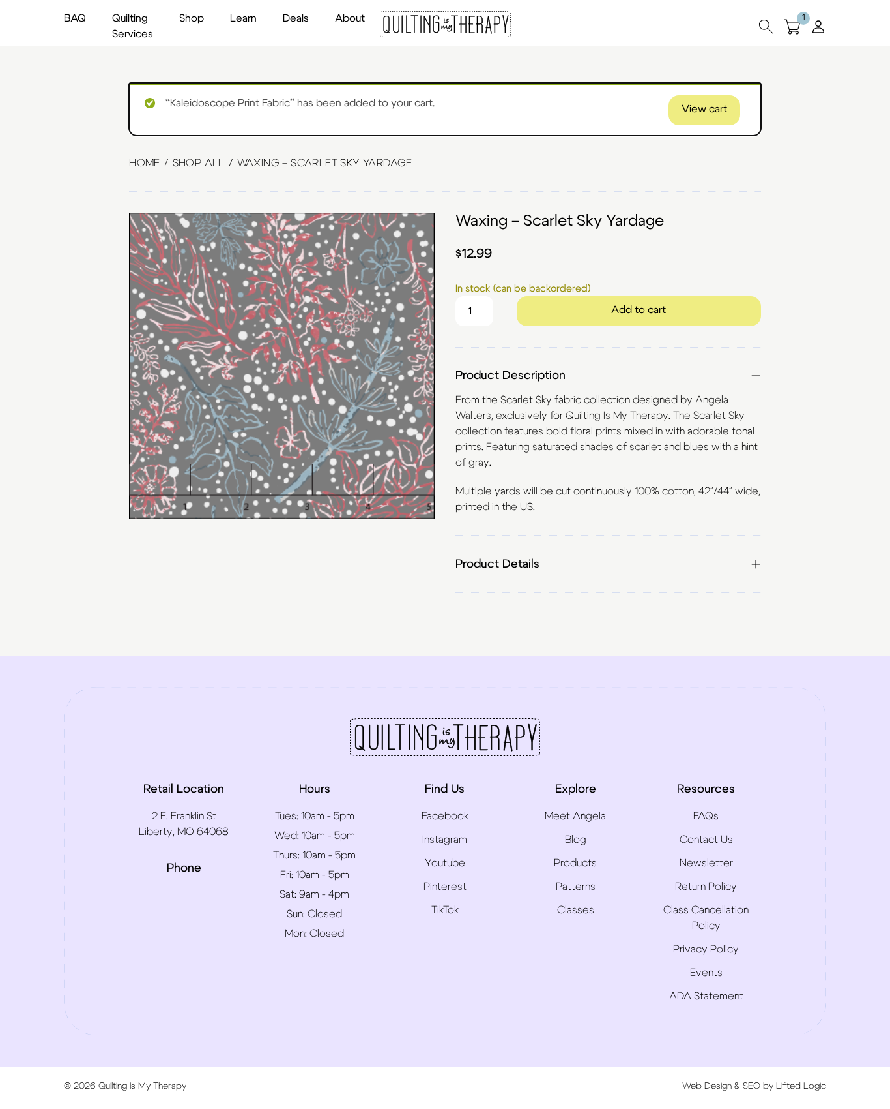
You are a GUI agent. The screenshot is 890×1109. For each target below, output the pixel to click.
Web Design (707, 1086)
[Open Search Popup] (766, 26)
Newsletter (706, 863)
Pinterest (445, 886)
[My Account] (818, 26)
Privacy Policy (706, 949)
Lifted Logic (801, 1086)
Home (144, 163)
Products (575, 863)
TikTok (445, 910)
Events (706, 972)
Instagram (444, 839)
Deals (296, 18)
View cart (704, 109)
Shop (191, 18)
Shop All (199, 163)
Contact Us (706, 839)
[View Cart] (792, 26)
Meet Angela (575, 816)
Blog (575, 839)
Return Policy (706, 886)
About (350, 18)
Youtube (445, 863)
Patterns (576, 886)
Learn (243, 18)
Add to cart (638, 310)
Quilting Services (132, 26)
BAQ (75, 18)
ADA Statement (706, 996)
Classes (575, 910)
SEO (751, 1086)
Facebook (445, 816)
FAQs (706, 816)
